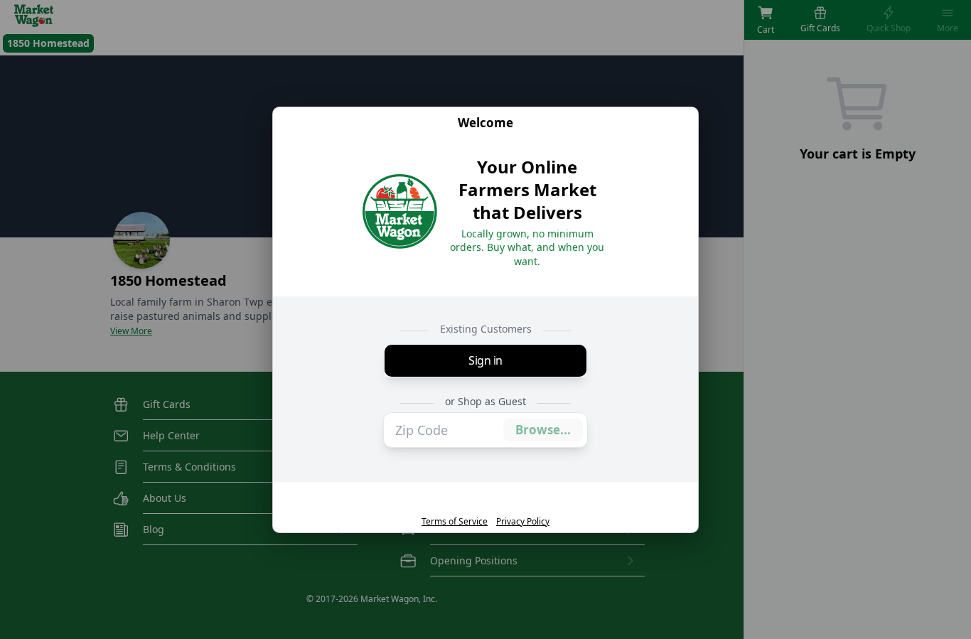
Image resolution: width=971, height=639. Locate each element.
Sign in (485, 361)
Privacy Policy (522, 521)
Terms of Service (455, 521)
